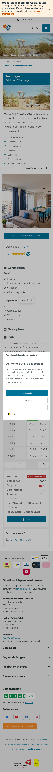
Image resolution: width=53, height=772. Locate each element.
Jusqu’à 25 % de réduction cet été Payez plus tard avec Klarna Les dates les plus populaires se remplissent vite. (24, 8)
